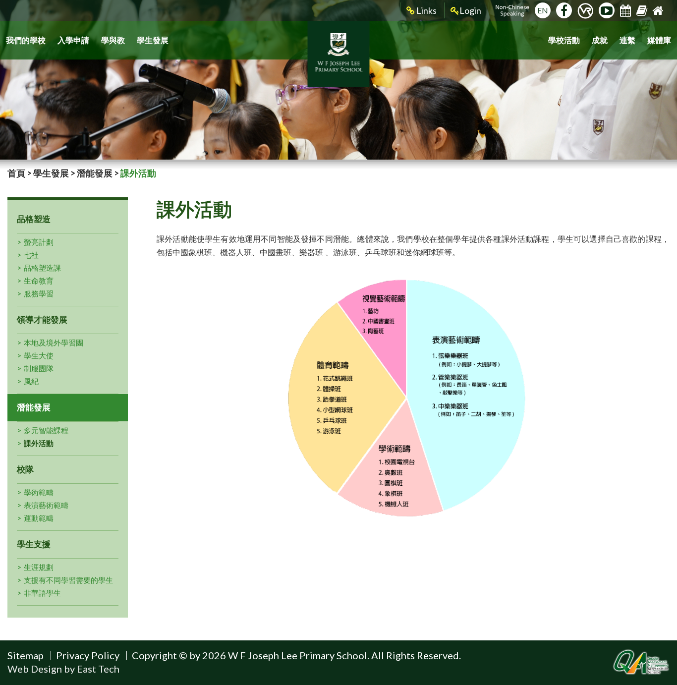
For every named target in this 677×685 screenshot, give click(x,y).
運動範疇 (39, 518)
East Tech (98, 669)
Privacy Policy (87, 655)
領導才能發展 (42, 319)
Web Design (34, 669)
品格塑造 (34, 219)
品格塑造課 (42, 267)
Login (470, 10)
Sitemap (25, 655)
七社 (31, 254)
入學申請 (73, 40)
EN (542, 10)
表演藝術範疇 (46, 505)
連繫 (627, 40)
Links (426, 10)
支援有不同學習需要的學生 (68, 579)
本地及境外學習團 (53, 342)
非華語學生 (42, 592)
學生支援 (34, 544)
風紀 (31, 381)
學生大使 (39, 355)
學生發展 (153, 40)
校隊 (25, 469)
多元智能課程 (46, 430)
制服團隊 (39, 368)
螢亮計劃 (39, 241)
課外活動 (39, 443)
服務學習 (39, 293)
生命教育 (39, 280)
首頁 (16, 173)
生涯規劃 (39, 567)
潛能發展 (95, 173)
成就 (600, 40)
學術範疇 (39, 492)
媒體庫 (659, 40)
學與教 (113, 40)
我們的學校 (26, 40)
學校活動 (564, 40)
